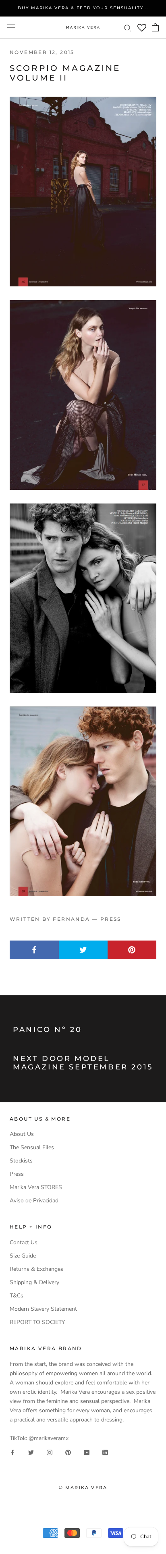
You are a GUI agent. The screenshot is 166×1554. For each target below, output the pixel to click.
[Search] (127, 27)
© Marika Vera (83, 1487)
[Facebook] (12, 1452)
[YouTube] (86, 1452)
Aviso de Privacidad (34, 1200)
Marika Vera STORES (36, 1187)
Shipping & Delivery (34, 1282)
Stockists (21, 1160)
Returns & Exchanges (36, 1269)
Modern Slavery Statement (43, 1309)
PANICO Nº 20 (47, 1029)
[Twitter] (31, 1452)
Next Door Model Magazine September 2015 (83, 1063)
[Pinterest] (68, 1452)
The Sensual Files (32, 1147)
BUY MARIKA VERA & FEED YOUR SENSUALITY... (83, 7)
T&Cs (16, 1295)
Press (17, 1174)
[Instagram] (49, 1452)
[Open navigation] (11, 28)
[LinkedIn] (105, 1452)
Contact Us (23, 1242)
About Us (22, 1134)
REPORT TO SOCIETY (37, 1322)
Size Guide (23, 1256)
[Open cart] (155, 27)
